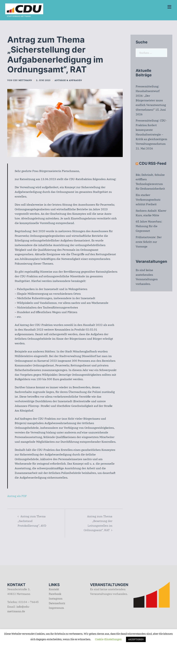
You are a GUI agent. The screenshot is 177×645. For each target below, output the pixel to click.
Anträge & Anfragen (68, 80)
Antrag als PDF (17, 496)
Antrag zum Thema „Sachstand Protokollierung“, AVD (32, 521)
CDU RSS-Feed (152, 163)
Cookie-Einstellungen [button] (108, 639)
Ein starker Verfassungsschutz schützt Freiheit (148, 199)
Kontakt (54, 589)
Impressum (56, 608)
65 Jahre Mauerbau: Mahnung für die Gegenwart (149, 226)
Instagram (55, 598)
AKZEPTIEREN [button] (136, 639)
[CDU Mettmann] (24, 10)
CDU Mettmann (22, 80)
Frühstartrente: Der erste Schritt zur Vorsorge (149, 241)
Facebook (55, 594)
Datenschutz (57, 603)
